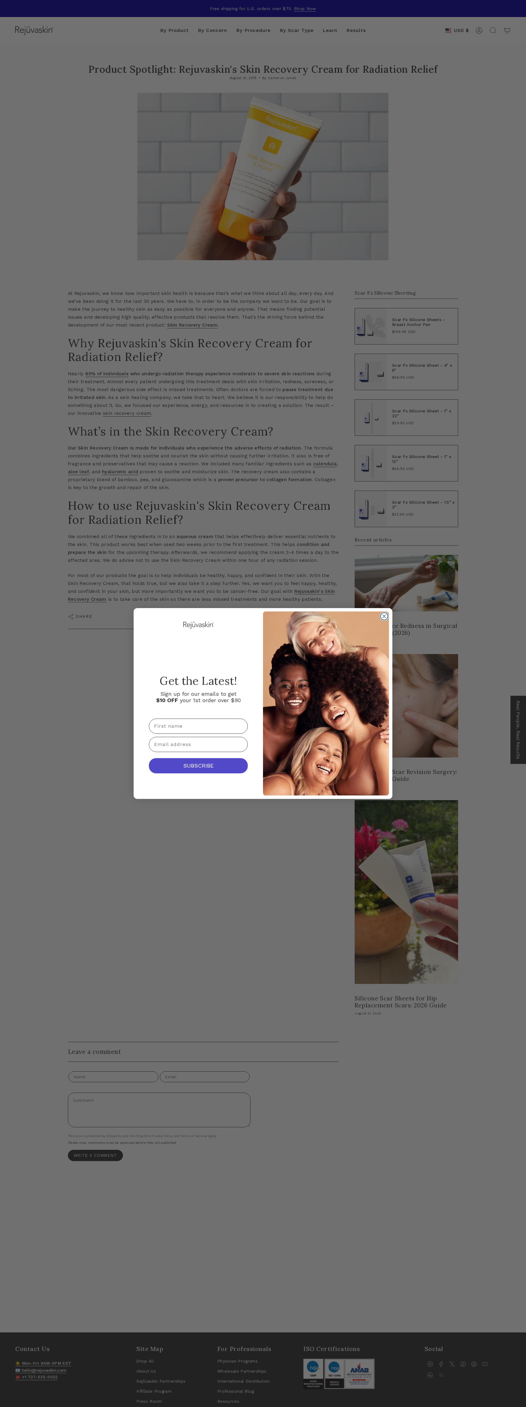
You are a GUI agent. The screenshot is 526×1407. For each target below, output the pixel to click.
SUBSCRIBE (198, 765)
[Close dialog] (384, 616)
